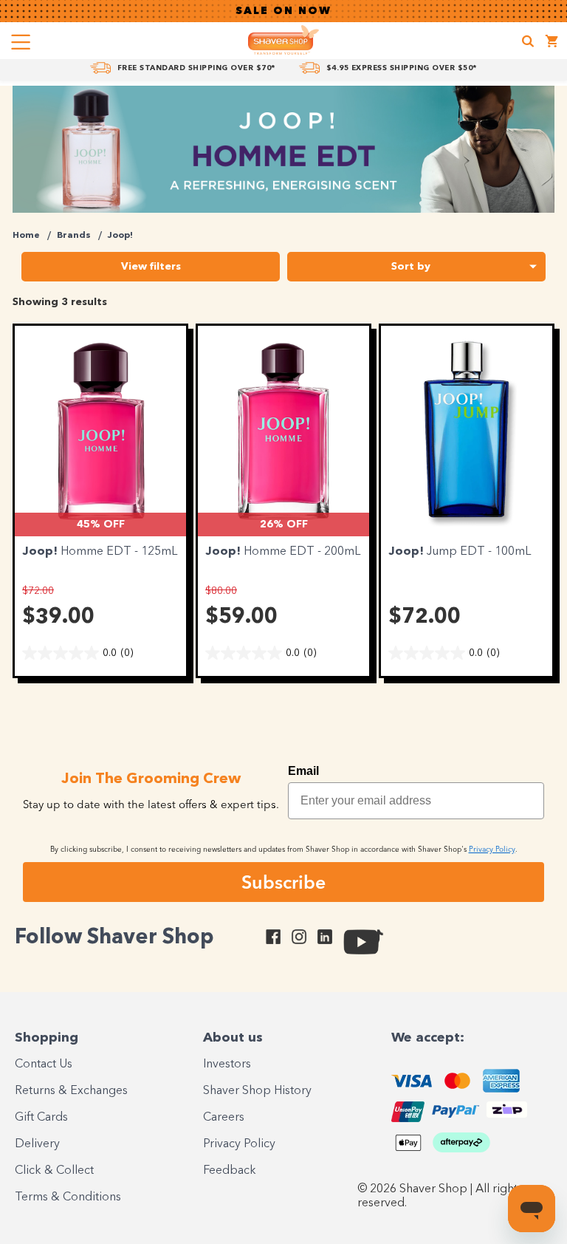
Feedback (229, 1171)
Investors (227, 1064)
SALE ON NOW (283, 11)
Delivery (37, 1144)
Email (303, 771)
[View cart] (552, 43)
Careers (223, 1118)
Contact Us (43, 1064)
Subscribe (283, 882)
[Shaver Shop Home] (283, 40)
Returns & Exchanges (71, 1091)
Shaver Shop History (257, 1091)
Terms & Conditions (68, 1197)
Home (26, 235)
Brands (74, 235)
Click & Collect (54, 1171)
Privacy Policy (239, 1144)
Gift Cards (41, 1118)
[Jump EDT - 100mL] (466, 431)
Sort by (410, 267)
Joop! (120, 235)
